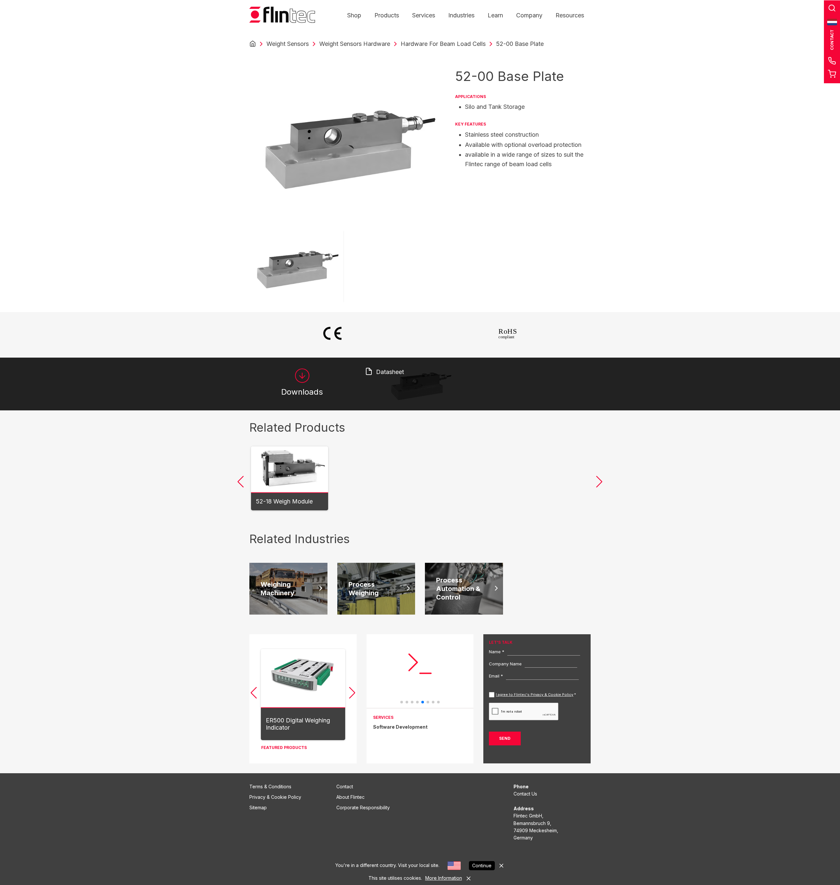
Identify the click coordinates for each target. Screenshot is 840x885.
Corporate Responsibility (363, 807)
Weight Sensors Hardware (354, 43)
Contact (344, 786)
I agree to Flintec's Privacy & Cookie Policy (534, 694)
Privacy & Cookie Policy (275, 797)
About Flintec (350, 797)
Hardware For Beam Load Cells (443, 43)
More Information (443, 878)
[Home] (252, 44)
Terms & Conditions (270, 786)
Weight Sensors (287, 43)
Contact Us (525, 793)
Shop (354, 15)
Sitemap (258, 807)
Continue (482, 865)
